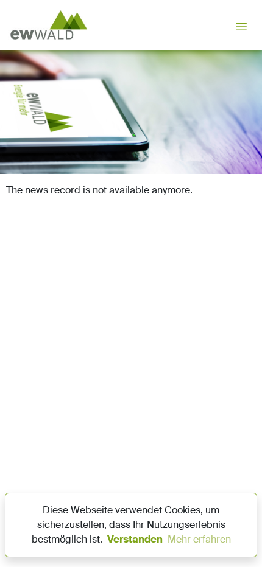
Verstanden (135, 539)
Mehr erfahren (199, 539)
